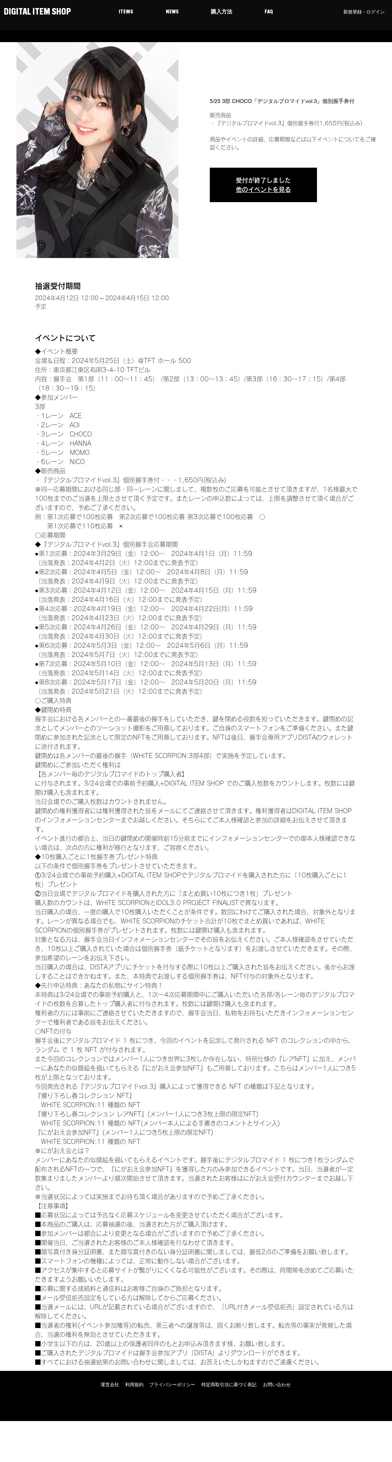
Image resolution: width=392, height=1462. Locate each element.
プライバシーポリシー (172, 1384)
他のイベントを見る (263, 189)
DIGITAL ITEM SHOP (36, 12)
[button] (125, 12)
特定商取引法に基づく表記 (228, 1384)
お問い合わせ (277, 1384)
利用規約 (134, 1384)
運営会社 (110, 1384)
